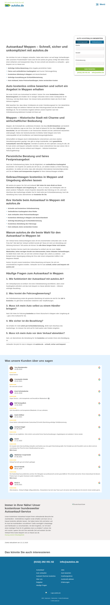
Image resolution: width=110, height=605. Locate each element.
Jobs (62, 570)
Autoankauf (40, 570)
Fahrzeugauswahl (82, 42)
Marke (78, 45)
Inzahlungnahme (66, 576)
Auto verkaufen (41, 573)
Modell (78, 53)
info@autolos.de (98, 72)
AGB (43, 598)
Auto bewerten (66, 573)
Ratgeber (39, 582)
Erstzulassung (80, 60)
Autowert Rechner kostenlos (46, 576)
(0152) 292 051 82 (83, 72)
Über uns (39, 579)
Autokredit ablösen (67, 579)
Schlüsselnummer (97, 42)
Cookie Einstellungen (64, 598)
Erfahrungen (65, 582)
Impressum (47, 598)
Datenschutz (54, 598)
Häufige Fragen (41, 585)
